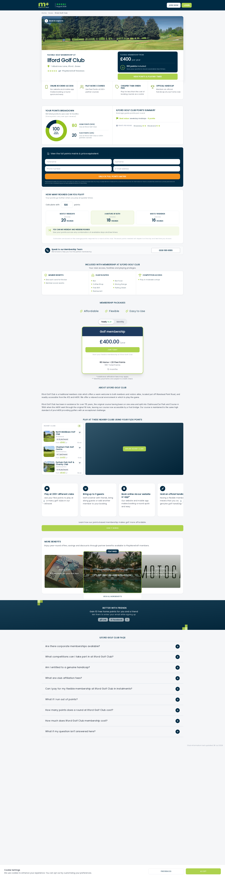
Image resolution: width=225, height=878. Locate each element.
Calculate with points (63, 204)
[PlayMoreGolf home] (43, 5)
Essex (50, 13)
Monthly (120, 321)
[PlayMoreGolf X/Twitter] (127, 619)
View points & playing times (147, 76)
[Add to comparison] (79, 432)
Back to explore (56, 21)
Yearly (106, 321)
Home (44, 13)
